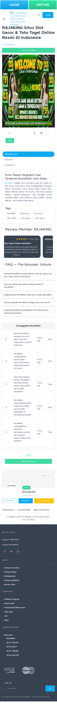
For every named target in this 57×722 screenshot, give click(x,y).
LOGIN (14, 5)
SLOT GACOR (12, 642)
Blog (6, 620)
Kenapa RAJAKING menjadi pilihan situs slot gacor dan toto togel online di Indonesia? (28, 275)
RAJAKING (9, 183)
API (5, 616)
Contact (25, 501)
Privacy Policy (10, 572)
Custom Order (44, 501)
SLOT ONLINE (12, 651)
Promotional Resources (14, 607)
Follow (10, 500)
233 (9, 140)
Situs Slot (38, 213)
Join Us (8, 682)
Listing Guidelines (11, 580)
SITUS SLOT (12, 646)
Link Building (24, 509)
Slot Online (11, 218)
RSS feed (8, 612)
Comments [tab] (10, 165)
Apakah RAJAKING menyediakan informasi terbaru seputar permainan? (26, 311)
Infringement (9, 576)
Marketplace (8, 509)
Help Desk (14, 539)
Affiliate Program (11, 599)
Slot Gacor (25, 213)
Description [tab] (11, 154)
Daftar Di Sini (29, 50)
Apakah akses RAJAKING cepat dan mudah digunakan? (28, 294)
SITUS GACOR (13, 655)
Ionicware (8, 635)
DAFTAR (42, 5)
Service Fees (9, 584)
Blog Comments (41, 509)
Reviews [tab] (9, 159)
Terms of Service (11, 567)
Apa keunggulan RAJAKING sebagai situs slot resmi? (27, 302)
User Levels (9, 603)
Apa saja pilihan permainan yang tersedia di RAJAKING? (23, 285)
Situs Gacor (40, 218)
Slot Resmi (25, 218)
